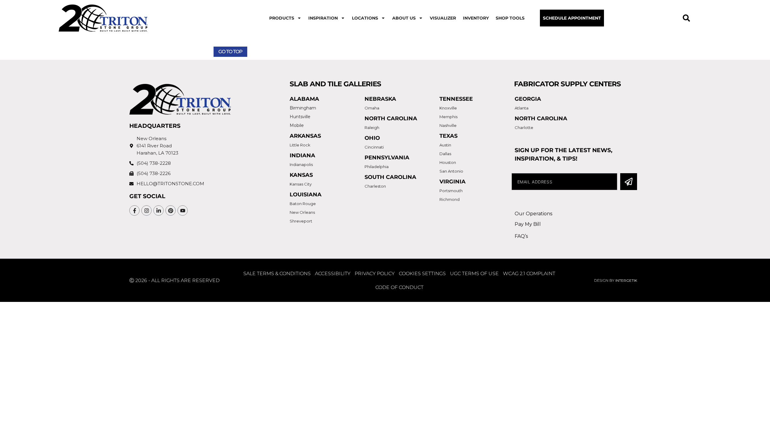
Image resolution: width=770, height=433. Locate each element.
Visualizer (443, 18)
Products (281, 18)
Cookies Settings (422, 273)
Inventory (476, 18)
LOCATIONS (365, 18)
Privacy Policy (375, 273)
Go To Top (230, 51)
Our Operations (533, 213)
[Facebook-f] (134, 210)
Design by (615, 280)
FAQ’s (521, 236)
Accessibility (332, 273)
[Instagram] (146, 210)
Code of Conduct (399, 287)
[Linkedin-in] (158, 210)
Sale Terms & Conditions (277, 273)
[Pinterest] (170, 210)
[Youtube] (182, 210)
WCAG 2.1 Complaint (529, 273)
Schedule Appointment (572, 18)
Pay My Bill (528, 224)
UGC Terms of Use (474, 273)
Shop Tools (510, 18)
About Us (404, 18)
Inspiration (323, 18)
